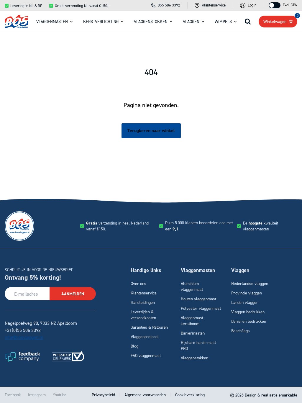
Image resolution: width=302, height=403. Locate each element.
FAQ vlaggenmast (146, 355)
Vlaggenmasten (52, 21)
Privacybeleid (104, 394)
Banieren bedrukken (248, 321)
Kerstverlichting (101, 21)
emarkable (288, 394)
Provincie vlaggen (246, 292)
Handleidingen (143, 302)
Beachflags (240, 330)
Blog (134, 345)
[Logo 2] (68, 356)
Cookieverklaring (189, 394)
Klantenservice (144, 292)
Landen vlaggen (244, 302)
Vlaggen (191, 21)
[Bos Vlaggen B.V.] (16, 21)
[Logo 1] (22, 356)
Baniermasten (193, 332)
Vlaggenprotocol (145, 336)
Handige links (146, 270)
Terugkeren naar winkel (151, 130)
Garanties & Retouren (149, 327)
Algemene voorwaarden (145, 394)
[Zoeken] (248, 21)
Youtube (59, 394)
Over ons (138, 283)
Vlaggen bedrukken (248, 311)
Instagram (37, 394)
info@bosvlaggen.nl (24, 337)
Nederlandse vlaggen (249, 283)
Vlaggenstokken (151, 21)
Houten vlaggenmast (198, 298)
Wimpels (223, 21)
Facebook (13, 394)
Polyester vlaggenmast (201, 308)
